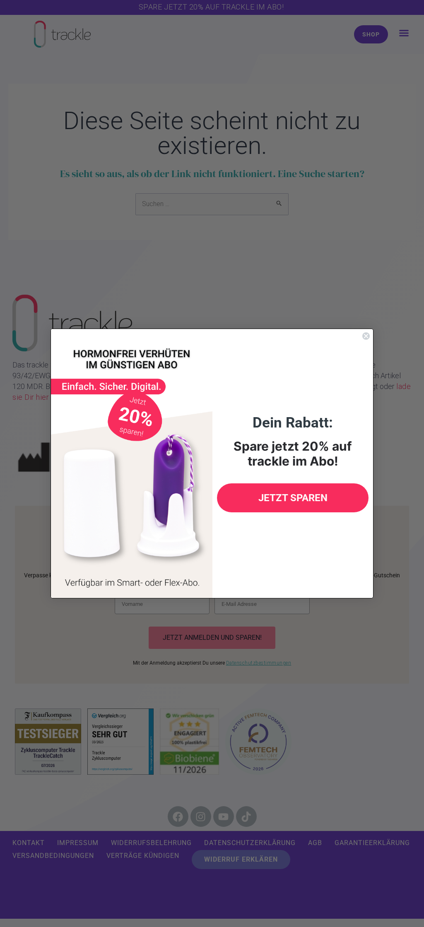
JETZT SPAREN (293, 498)
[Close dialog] (366, 336)
